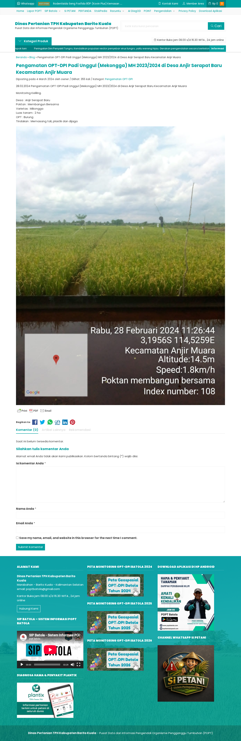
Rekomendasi (80, 430)
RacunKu (115, 11)
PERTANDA (85, 11)
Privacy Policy (187, 11)
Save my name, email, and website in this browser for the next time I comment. (78, 538)
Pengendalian (163, 11)
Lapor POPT (34, 11)
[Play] (22, 664)
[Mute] (72, 664)
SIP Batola (51, 11)
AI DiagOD (134, 11)
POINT (147, 11)
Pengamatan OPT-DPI (119, 79)
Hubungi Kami (28, 609)
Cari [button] (217, 26)
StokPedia (100, 11)
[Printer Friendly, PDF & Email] (34, 411)
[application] (50, 649)
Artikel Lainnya (53, 430)
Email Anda (24, 523)
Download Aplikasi (210, 11)
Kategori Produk (35, 41)
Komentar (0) (27, 430)
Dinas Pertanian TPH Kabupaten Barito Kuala (63, 23)
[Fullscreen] (78, 664)
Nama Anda (25, 509)
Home (20, 11)
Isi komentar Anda (30, 463)
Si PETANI (70, 11)
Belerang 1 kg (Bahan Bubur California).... (78, 3)
